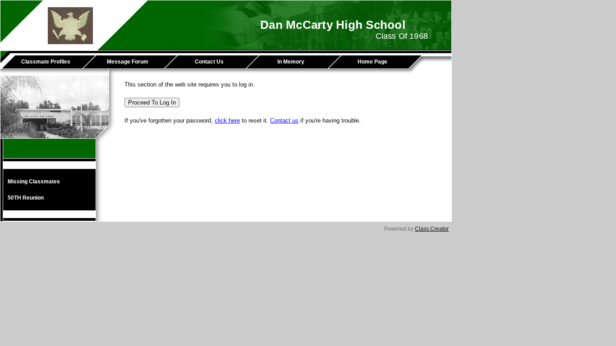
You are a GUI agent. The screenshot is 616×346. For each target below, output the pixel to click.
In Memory (290, 62)
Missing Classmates (34, 181)
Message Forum (127, 62)
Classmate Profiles (45, 62)
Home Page (372, 62)
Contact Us (209, 62)
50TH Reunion (26, 198)
